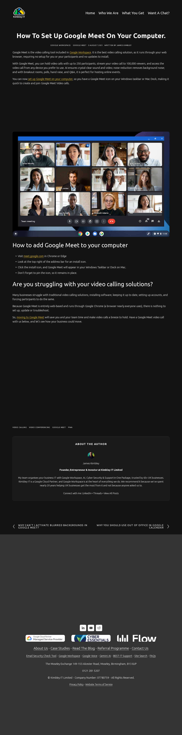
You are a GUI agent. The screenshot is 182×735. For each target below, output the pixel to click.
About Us (41, 648)
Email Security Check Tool (41, 655)
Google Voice (89, 655)
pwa (70, 427)
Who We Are (108, 13)
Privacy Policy (76, 684)
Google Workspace (60, 45)
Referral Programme (113, 648)
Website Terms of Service (99, 684)
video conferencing (39, 427)
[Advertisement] (91, 108)
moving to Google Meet (30, 317)
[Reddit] (99, 628)
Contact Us (140, 648)
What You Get (133, 13)
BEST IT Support (122, 655)
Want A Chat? (158, 13)
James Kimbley (124, 45)
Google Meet (80, 45)
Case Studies (60, 648)
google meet (59, 427)
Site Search (140, 655)
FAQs (153, 655)
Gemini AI (105, 655)
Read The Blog (83, 648)
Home (90, 13)
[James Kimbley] (83, 628)
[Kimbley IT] (91, 628)
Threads (97, 493)
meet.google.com (34, 256)
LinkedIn (86, 493)
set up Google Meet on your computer (50, 78)
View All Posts (111, 493)
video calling (20, 427)
